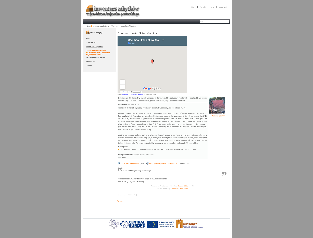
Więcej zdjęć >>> (218, 116)
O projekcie (90, 42)
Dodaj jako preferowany (130, 163)
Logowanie (223, 7)
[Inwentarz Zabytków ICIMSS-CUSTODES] (111, 18)
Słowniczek (90, 61)
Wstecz (120, 201)
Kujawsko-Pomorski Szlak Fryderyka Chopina (98, 54)
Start (193, 7)
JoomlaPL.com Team (180, 189)
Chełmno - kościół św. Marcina (132, 94)
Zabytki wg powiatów (96, 50)
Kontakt (203, 7)
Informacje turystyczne (95, 57)
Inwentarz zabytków (101, 26)
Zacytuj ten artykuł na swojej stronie (163, 163)
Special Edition (183, 186)
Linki (212, 7)
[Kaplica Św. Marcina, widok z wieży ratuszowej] (217, 113)
